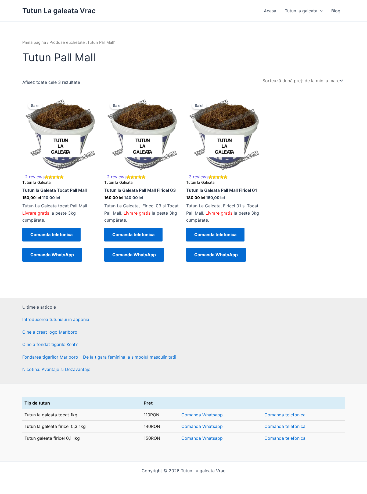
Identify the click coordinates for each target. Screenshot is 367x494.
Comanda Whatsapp (202, 414)
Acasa (270, 10)
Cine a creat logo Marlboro (49, 332)
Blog (335, 10)
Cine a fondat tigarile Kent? (50, 344)
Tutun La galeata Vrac (59, 10)
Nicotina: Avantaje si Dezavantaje (56, 369)
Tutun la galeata (301, 10)
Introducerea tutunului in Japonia (55, 319)
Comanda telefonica (51, 234)
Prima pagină (34, 42)
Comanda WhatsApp (52, 254)
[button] (320, 10)
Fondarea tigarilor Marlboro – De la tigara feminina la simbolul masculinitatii (99, 357)
